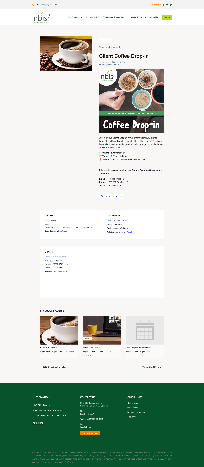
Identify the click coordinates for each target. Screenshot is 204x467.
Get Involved (91, 17)
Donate (167, 17)
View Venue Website (60, 271)
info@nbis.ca (85, 427)
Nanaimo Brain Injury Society (117, 220)
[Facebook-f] (163, 5)
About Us (153, 17)
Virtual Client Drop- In (91, 348)
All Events (106, 40)
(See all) (116, 64)
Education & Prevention (113, 17)
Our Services (74, 17)
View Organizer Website (124, 232)
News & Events (136, 17)
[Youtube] (167, 5)
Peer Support (63, 231)
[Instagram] (171, 5)
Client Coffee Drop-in (48, 348)
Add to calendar (111, 196)
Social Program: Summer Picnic (138, 348)
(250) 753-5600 (87, 414)
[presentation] (59, 330)
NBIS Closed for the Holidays (55, 367)
